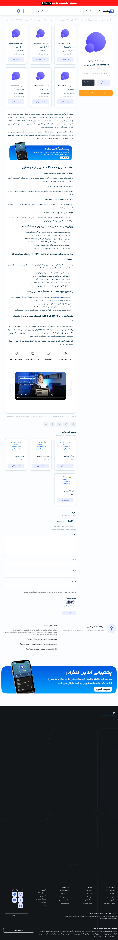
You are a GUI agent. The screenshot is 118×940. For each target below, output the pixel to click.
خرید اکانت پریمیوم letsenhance (17, 417)
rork (72, 460)
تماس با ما (83, 11)
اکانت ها (98, 11)
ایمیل (74, 571)
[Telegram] (14, 894)
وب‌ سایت (73, 581)
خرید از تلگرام (88, 82)
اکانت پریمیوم (97, 74)
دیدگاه (73, 534)
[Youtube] (14, 900)
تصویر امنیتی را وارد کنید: (68, 606)
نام (74, 560)
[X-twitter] (20, 900)
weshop (46, 460)
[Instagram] (20, 894)
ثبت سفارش (65, 59)
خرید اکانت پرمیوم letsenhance (63, 417)
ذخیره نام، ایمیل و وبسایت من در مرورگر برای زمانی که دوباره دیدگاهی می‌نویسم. (49, 592)
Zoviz (22, 460)
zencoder (71, 494)
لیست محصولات (104, 83)
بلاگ (91, 11)
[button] (35, 11)
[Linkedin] (20, 905)
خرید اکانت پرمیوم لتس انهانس (40, 417)
